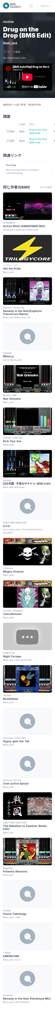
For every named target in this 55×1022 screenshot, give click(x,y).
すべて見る (46, 187)
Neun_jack (10, 43)
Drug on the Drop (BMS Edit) (38, 131)
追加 (17, 51)
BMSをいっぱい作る (14, 104)
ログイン (46, 6)
